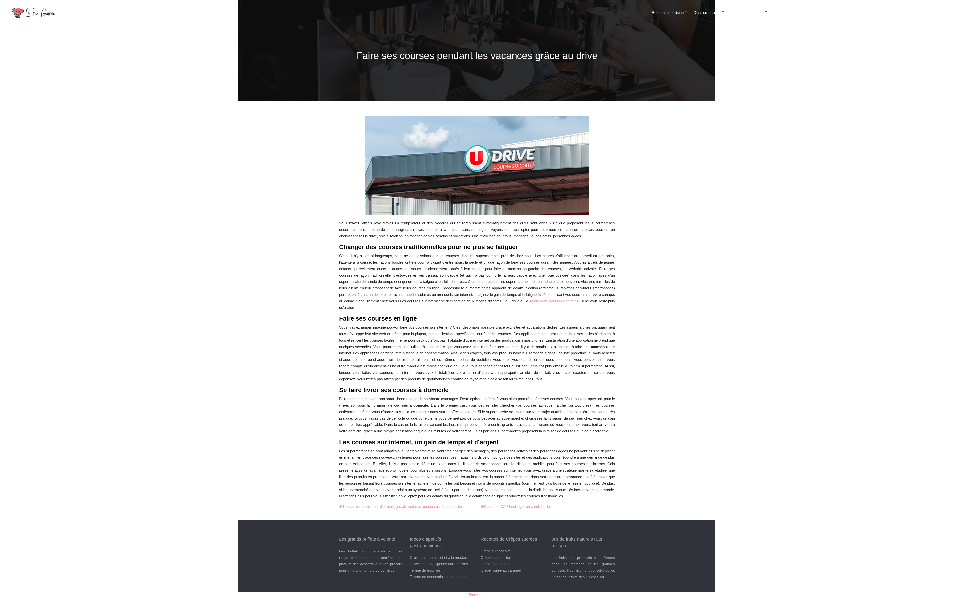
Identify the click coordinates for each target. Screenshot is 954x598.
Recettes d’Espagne (747, 12)
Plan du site (477, 595)
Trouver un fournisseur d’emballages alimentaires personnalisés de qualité (402, 506)
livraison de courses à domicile (554, 301)
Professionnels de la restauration (865, 12)
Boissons (781, 12)
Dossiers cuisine (707, 12)
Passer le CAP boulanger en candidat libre (518, 506)
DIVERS (930, 12)
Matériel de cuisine (813, 12)
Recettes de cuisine (668, 12)
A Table (907, 12)
